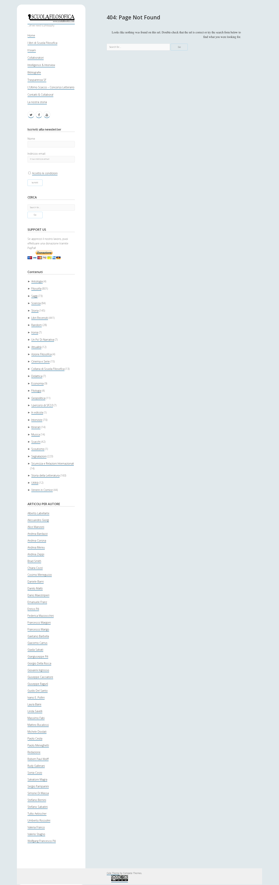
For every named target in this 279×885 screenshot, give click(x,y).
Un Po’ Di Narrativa (42, 339)
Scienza (36, 303)
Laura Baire (34, 704)
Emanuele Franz (37, 602)
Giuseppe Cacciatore (40, 677)
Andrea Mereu (36, 547)
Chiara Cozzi (35, 568)
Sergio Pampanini (38, 786)
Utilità (34, 482)
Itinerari (35, 427)
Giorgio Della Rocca (39, 663)
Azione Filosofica (41, 354)
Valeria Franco (36, 827)
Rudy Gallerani (36, 766)
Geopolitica (38, 398)
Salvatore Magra (37, 779)
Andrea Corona (37, 540)
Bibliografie (34, 72)
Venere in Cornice (42, 490)
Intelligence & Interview (41, 65)
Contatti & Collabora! (40, 94)
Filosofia (36, 288)
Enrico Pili (33, 609)
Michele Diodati (37, 731)
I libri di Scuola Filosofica (42, 43)
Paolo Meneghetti (38, 745)
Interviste (36, 420)
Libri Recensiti (39, 318)
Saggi (34, 296)
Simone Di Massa (38, 793)
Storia (35, 310)
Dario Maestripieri (38, 595)
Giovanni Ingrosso (38, 670)
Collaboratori (36, 57)
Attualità (36, 347)
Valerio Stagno (36, 834)
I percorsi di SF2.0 (42, 405)
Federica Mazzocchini (41, 615)
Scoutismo (37, 449)
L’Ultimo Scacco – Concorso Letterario (51, 87)
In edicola (37, 412)
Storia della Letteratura (45, 475)
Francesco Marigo (38, 629)
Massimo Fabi (36, 718)
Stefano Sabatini (38, 807)
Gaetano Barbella (38, 636)
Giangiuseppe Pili (38, 656)
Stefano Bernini (37, 800)
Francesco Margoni (39, 622)
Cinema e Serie (40, 361)
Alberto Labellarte (38, 513)
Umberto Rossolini (39, 820)
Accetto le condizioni (45, 173)
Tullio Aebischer (37, 813)
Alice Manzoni (36, 527)
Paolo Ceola (35, 738)
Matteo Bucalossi (38, 725)
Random (36, 325)
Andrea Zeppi (36, 554)
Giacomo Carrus (37, 643)
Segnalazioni (38, 456)
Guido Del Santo (38, 690)
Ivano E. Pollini (36, 697)
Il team (32, 50)
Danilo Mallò (35, 588)
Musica (35, 434)
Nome (31, 138)
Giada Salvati (35, 649)
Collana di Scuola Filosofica (48, 369)
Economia (37, 383)
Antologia (37, 281)
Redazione (34, 752)
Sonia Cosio (35, 772)
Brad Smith (34, 561)
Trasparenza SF (37, 80)
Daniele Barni (36, 581)
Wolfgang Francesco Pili (42, 841)
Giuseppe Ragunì (38, 684)
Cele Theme (113, 873)
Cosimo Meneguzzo (40, 574)
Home (31, 35)
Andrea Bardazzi (38, 533)
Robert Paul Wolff (38, 759)
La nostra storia (37, 102)
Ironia (34, 332)
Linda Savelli (35, 711)
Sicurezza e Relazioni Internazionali (52, 463)
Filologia (36, 390)
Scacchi (35, 441)
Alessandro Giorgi (38, 520)
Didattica (36, 376)
